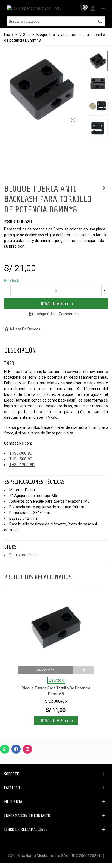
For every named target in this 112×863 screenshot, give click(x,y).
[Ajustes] (92, 8)
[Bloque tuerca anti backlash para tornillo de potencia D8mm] (73, 120)
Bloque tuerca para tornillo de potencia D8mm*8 (56, 691)
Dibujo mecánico (23, 555)
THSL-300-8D (20, 453)
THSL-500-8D (20, 459)
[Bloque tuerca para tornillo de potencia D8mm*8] (56, 628)
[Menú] (103, 8)
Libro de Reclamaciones (26, 829)
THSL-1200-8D (22, 465)
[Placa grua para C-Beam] (104, 188)
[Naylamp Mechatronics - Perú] (34, 8)
